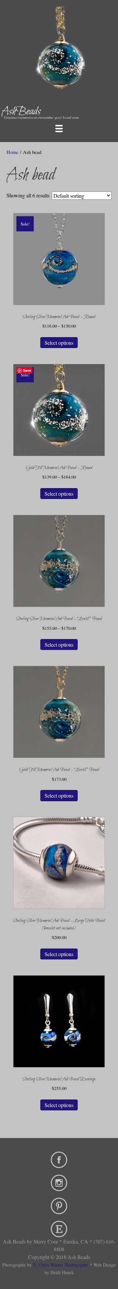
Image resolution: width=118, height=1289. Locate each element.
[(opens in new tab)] (59, 1159)
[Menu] (59, 128)
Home (12, 152)
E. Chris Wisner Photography (60, 1265)
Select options (59, 342)
